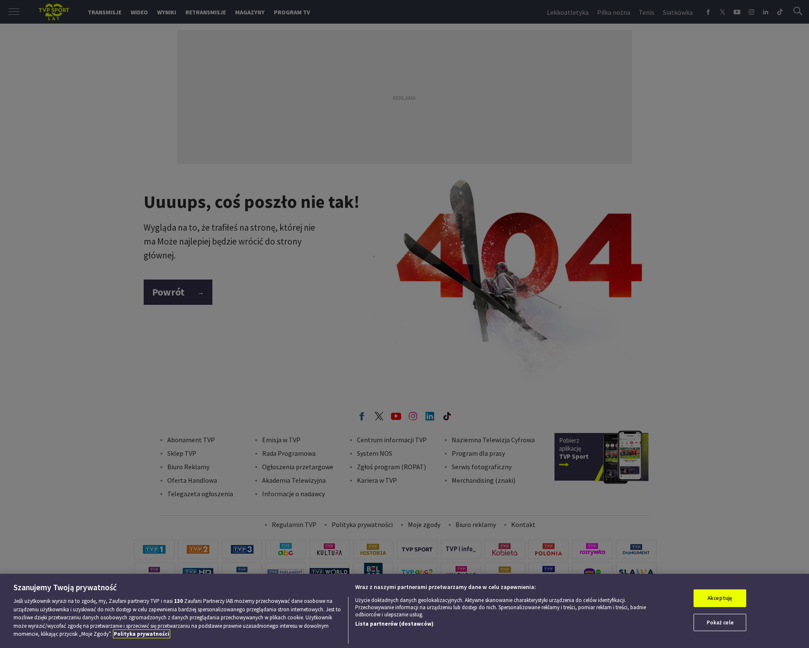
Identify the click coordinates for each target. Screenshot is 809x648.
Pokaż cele (720, 622)
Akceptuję (719, 598)
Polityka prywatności (141, 633)
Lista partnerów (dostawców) (394, 623)
